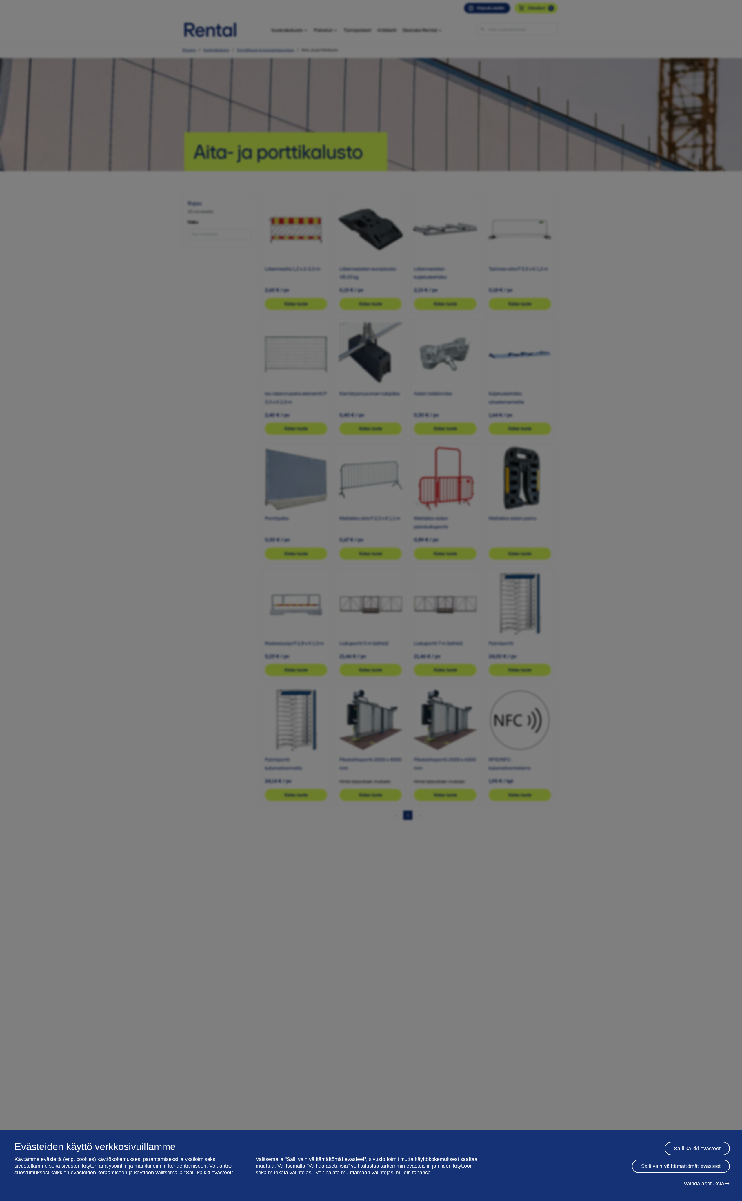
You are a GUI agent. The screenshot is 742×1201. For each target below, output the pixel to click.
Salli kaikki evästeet (697, 1148)
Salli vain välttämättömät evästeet (681, 1166)
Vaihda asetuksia (704, 1183)
